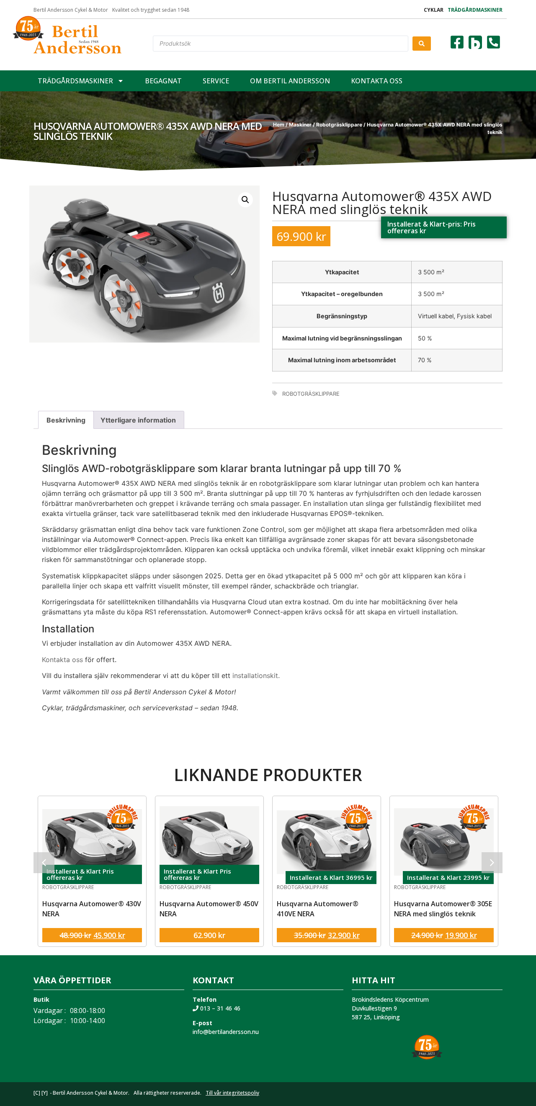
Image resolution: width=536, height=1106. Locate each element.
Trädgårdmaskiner (475, 9)
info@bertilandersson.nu (226, 1032)
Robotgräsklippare (339, 124)
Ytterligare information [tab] (138, 420)
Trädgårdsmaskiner (75, 80)
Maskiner (300, 124)
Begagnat (163, 80)
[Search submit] (421, 43)
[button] (245, 199)
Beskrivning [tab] (65, 420)
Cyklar (433, 9)
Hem (278, 124)
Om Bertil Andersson (290, 80)
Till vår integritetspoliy (232, 1092)
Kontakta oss (376, 80)
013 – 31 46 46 (219, 1008)
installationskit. (256, 675)
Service (216, 80)
